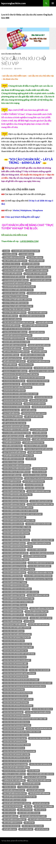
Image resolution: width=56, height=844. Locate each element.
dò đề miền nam (10, 364)
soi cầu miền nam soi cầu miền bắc (17, 589)
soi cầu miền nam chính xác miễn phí (18, 507)
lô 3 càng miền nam (39, 429)
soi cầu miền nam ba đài (13, 488)
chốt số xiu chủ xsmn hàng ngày (17, 329)
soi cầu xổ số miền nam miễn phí (16, 767)
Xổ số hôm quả (42, 829)
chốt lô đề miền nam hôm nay (35, 326)
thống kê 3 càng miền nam (14, 774)
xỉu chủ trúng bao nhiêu (33, 826)
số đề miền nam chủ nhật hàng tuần (18, 455)
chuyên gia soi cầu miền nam (15, 332)
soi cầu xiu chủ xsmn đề (39, 670)
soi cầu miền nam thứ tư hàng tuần (18, 602)
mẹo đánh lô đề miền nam (35, 446)
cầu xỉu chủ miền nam (12, 319)
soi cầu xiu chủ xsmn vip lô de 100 (17, 761)
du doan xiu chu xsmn (12, 403)
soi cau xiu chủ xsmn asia (14, 641)
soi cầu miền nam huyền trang (16, 559)
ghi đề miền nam (29, 410)
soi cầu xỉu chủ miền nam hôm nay (17, 634)
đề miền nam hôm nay (12, 358)
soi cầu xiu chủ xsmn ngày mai (39, 728)
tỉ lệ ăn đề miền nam (12, 784)
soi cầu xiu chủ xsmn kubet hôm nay (18, 699)
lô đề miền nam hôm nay (36, 436)
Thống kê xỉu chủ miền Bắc (14, 780)
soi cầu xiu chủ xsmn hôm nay (15, 696)
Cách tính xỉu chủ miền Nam (15, 313)
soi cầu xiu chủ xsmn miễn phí (38, 712)
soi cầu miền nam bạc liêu (14, 491)
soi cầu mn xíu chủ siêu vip (23, 61)
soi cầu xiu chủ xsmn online (15, 738)
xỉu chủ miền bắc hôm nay (29, 813)
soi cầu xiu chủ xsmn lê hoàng (16, 702)
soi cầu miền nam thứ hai (38, 595)
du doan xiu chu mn (44, 397)
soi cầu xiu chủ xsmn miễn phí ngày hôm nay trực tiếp (25, 719)
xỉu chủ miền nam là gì (12, 823)
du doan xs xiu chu (11, 410)
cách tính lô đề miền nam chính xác (18, 306)
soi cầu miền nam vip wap (41, 618)
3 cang (6, 251)
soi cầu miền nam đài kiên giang (16, 533)
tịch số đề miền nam (31, 784)
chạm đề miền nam (44, 322)
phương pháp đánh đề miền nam (39, 449)
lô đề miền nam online (13, 446)
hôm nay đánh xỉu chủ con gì (34, 413)
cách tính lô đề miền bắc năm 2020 (17, 300)
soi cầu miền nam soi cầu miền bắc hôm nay (21, 592)
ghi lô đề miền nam (11, 413)
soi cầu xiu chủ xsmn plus (14, 748)
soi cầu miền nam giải (37, 550)
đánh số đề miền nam (12, 348)
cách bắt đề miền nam (12, 274)
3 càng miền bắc (10, 254)
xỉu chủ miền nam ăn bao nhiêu (33, 816)
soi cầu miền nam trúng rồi (42, 608)
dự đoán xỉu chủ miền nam (14, 390)
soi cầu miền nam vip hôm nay (15, 618)
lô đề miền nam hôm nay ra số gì (16, 439)
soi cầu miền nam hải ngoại (42, 553)
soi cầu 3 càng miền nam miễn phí (17, 468)
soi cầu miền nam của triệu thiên (17, 527)
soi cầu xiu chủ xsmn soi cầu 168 (16, 758)
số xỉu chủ (31, 459)
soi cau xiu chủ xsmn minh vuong (17, 725)
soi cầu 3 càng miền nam (13, 462)
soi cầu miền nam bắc (34, 488)
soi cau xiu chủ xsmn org (40, 738)
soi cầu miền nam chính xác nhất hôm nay (20, 511)
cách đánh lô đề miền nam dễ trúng (18, 290)
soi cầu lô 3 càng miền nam (35, 475)
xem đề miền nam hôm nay (14, 790)
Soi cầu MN (29, 621)
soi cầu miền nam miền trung (40, 572)
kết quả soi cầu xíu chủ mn (14, 423)
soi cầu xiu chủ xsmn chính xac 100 (17, 644)
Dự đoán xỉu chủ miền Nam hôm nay (18, 397)
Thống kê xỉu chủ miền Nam (39, 780)
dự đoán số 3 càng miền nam (41, 371)
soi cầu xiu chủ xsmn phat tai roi (17, 745)
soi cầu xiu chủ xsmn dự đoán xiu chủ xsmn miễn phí (24, 686)
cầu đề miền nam (10, 316)
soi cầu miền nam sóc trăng (15, 582)
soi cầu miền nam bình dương (15, 501)
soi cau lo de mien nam (13, 478)
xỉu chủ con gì (9, 810)
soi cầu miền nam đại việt (43, 540)
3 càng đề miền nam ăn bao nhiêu (26, 251)
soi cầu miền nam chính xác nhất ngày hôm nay (23, 514)
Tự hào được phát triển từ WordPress (14, 841)
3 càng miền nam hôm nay (14, 257)
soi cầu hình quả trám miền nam (17, 472)
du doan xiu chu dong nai (14, 381)
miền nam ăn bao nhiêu (13, 449)
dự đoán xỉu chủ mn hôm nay (15, 400)
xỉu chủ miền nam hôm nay (39, 819)
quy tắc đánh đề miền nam (14, 452)
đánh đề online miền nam (39, 345)
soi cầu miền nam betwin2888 (15, 498)
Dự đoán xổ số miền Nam (35, 403)
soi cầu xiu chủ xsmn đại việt (15, 670)
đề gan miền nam (39, 351)
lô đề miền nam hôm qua (43, 439)
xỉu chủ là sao (9, 813)
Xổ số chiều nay (26, 829)
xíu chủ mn (29, 823)
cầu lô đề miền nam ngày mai (32, 316)
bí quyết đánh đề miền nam (14, 267)
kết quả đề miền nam (34, 416)
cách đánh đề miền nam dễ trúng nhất (19, 287)
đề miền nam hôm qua (33, 358)
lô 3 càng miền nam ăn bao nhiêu (17, 433)
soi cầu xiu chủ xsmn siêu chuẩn (16, 754)
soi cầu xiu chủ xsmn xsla (41, 764)
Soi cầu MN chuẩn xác (11, 54)
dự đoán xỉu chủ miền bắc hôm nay (17, 387)
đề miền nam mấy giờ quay (14, 361)
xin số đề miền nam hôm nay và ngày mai (20, 797)
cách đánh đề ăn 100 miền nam (16, 280)
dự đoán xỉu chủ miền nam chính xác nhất (20, 394)
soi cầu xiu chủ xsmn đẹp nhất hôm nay (19, 673)
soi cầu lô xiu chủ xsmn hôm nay (39, 478)
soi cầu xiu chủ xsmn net (13, 728)
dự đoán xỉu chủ (10, 377)
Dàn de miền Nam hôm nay (14, 338)
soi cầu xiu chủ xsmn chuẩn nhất (17, 660)
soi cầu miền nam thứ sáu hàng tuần (18, 598)
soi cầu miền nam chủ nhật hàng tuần (19, 520)
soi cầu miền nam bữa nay (41, 501)
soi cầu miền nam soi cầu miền (16, 585)
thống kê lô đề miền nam (35, 777)
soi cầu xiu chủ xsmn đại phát (15, 667)
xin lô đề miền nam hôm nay (15, 793)
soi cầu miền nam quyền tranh (39, 579)
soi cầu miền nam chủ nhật (14, 517)
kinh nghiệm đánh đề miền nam (16, 426)
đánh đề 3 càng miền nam (38, 338)
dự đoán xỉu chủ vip (38, 400)
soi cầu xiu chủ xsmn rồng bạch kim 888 (19, 751)
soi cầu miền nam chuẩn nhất (39, 524)
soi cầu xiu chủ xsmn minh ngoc (16, 722)
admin (19, 69)
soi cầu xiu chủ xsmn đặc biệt (15, 663)
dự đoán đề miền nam (43, 368)
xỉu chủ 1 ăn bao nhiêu (44, 806)
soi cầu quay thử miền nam (14, 624)
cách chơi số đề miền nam (14, 277)
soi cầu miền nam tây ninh (14, 595)
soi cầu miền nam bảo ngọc (39, 491)
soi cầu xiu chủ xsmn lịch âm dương (18, 706)
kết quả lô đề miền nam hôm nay (17, 420)
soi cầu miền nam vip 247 (13, 615)
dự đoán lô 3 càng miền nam (15, 371)
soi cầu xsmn (34, 771)
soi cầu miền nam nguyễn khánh (39, 576)
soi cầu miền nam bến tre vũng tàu (18, 494)
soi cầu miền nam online (13, 579)
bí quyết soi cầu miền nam (39, 267)
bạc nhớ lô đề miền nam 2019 (15, 261)
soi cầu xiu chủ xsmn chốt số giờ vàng (19, 654)
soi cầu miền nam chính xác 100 (40, 504)
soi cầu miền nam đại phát (14, 537)
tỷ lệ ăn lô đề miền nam (28, 787)
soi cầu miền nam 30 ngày (34, 481)
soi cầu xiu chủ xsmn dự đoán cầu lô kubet (21, 680)
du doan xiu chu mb (11, 384)
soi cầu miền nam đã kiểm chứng (17, 530)
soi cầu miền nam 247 (12, 481)
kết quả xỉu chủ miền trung (14, 234)
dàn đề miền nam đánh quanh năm (17, 335)
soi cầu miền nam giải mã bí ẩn (15, 553)
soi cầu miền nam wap (12, 621)
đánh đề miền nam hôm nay (14, 345)
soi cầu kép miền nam (12, 475)
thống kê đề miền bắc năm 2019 (41, 774)
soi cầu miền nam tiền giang (15, 605)
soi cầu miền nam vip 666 (36, 615)
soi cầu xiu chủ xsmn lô (42, 709)
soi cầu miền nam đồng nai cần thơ (18, 546)
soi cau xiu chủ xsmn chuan (15, 657)
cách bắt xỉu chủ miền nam (35, 274)
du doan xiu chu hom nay (38, 381)
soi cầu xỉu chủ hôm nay (38, 624)
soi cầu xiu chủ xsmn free (14, 689)
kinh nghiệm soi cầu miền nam (16, 429)
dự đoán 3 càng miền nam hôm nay (17, 368)
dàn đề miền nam (37, 332)
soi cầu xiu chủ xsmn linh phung (16, 709)
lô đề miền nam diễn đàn (13, 436)
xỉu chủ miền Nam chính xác (15, 819)
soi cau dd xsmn (40, 468)
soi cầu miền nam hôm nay (34, 556)
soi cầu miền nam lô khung (14, 566)
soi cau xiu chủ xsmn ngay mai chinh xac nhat (22, 732)
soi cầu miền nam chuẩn (13, 524)
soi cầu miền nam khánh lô (14, 563)
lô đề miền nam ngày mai (33, 442)
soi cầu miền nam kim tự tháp (41, 563)
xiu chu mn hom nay (11, 826)
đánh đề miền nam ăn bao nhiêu (16, 342)
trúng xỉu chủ (9, 787)
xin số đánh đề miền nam (39, 793)
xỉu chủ (28, 806)
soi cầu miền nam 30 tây (13, 485)
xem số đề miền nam (36, 790)
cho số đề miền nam (11, 326)
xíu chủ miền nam (10, 816)
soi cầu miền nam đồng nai (39, 543)
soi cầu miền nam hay (12, 556)
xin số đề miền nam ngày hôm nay (17, 803)
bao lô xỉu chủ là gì (11, 264)
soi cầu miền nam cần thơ (14, 504)
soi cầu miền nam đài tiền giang (16, 540)
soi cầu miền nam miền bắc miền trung (19, 569)
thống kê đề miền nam (12, 777)
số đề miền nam (35, 452)
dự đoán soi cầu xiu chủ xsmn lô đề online (21, 374)
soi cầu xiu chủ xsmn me (13, 712)
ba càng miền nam (35, 257)
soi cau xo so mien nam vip (14, 771)
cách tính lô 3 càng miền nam (15, 296)
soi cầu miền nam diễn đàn (14, 543)
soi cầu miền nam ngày (13, 576)
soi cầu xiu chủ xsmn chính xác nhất (18, 647)
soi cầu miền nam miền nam (14, 572)
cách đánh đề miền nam (41, 280)
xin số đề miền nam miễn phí (14, 800)
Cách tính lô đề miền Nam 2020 (16, 303)
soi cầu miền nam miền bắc (39, 566)
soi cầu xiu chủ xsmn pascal (15, 741)
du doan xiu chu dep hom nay (32, 377)
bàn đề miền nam (36, 261)
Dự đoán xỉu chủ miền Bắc (33, 384)
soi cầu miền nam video (13, 611)
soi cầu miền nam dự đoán (14, 550)
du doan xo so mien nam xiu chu (16, 407)
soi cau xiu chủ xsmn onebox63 (16, 735)
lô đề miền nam (40, 433)
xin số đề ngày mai (41, 803)
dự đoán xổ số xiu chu (42, 407)
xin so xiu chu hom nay (13, 806)
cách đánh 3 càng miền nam (39, 277)
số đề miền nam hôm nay (13, 459)
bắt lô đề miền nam (31, 264)
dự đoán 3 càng (26, 364)
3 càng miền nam (26, 254)
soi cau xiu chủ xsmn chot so (15, 650)
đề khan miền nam (11, 355)
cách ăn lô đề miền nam (13, 270)
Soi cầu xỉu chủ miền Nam (14, 631)
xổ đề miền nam (10, 829)
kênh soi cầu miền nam (13, 416)
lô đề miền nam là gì (12, 442)
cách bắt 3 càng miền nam (37, 270)
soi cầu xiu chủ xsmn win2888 (15, 764)
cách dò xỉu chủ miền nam (14, 293)
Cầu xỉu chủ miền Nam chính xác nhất (18, 322)
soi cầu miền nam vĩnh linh (36, 611)
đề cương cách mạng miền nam (16, 351)
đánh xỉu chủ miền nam (33, 348)
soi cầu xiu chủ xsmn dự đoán (15, 676)
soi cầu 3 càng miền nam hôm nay (17, 465)
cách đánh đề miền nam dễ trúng (17, 283)
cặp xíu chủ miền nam (37, 313)
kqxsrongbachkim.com (13, 3)
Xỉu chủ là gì (40, 810)
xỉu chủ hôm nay (25, 810)
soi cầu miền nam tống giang (15, 608)
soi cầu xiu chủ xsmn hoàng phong (18, 693)
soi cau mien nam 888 (34, 485)
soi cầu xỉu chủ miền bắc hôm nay (17, 628)
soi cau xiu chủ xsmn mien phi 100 (16, 715)
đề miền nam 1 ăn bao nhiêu (33, 355)
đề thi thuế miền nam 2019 (39, 361)
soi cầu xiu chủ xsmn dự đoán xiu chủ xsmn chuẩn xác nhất (27, 683)
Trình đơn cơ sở (52, 3)
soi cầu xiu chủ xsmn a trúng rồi (17, 637)
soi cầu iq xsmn (39, 472)
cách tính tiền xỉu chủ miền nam (16, 309)
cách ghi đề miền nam (36, 293)
